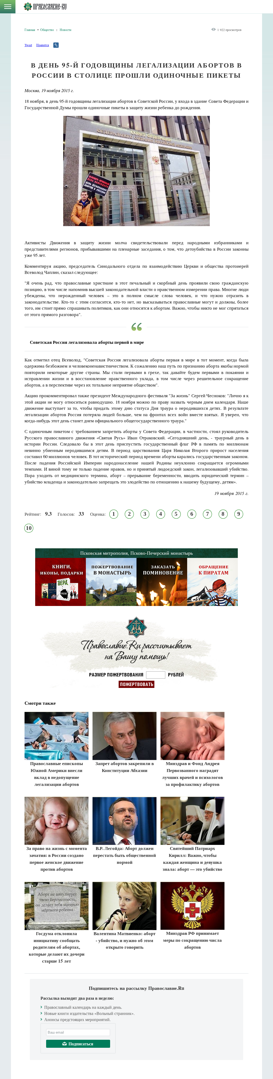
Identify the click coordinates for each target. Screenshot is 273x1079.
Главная (30, 29)
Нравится (42, 45)
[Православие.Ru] (44, 6)
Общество (47, 29)
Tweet (28, 45)
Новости (65, 29)
